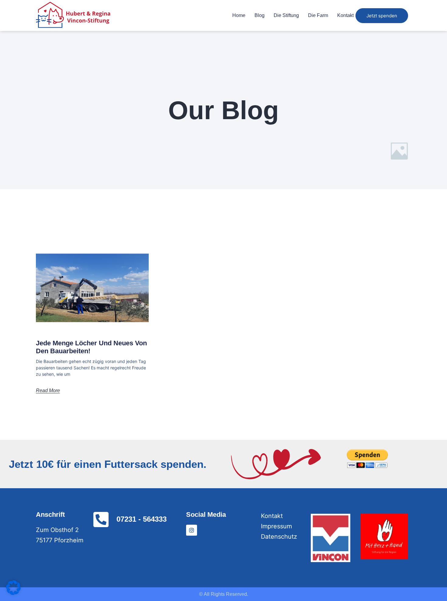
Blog (260, 15)
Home (238, 15)
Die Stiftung (286, 15)
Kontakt (345, 15)
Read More (48, 390)
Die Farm (318, 15)
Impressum (276, 526)
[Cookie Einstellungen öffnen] (13, 592)
